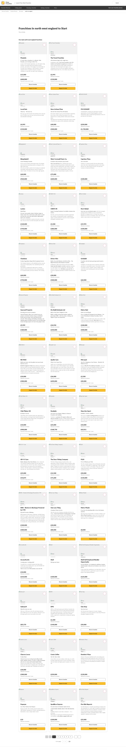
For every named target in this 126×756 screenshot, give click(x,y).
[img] (12, 7)
